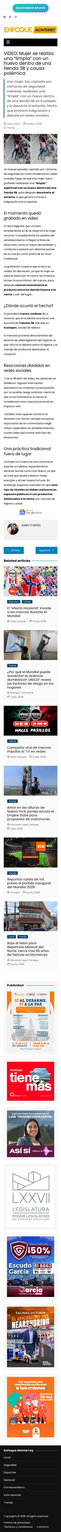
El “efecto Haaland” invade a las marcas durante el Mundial (29, 612)
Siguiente (44, 550)
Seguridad (10, 1465)
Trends (11, 127)
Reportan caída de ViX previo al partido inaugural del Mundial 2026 (29, 883)
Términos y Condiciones (18, 1527)
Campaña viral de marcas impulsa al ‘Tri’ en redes (29, 749)
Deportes (14, 601)
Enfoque (15, 892)
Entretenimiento (14, 1487)
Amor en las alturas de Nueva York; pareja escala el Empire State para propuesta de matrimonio (30, 813)
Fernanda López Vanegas (24, 824)
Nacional (9, 1480)
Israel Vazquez (18, 621)
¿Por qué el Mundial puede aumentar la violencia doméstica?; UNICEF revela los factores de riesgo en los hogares (30, 680)
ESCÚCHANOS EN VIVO (30, 8)
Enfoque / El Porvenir (22, 692)
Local (11, 936)
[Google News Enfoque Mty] (30, 511)
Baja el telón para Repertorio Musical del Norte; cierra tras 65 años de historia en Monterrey (28, 949)
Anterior (15, 550)
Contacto (43, 1527)
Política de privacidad (17, 1522)
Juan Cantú (13, 123)
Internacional (12, 1495)
